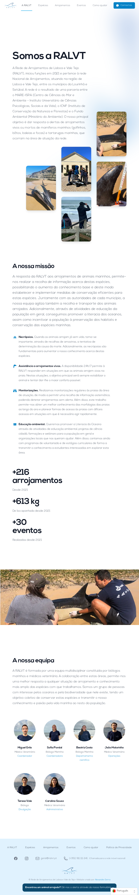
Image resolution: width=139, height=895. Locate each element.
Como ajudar (100, 5)
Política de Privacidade (119, 847)
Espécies (43, 5)
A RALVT (27, 5)
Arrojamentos (62, 5)
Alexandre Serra (102, 880)
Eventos (81, 5)
